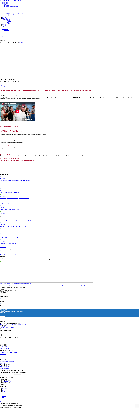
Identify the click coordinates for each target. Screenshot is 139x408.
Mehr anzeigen (2, 256)
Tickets (1, 87)
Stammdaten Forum (5, 11)
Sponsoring (4, 24)
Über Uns (4, 25)
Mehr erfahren (2, 294)
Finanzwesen (6, 5)
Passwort (1, 374)
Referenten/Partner (5, 18)
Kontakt (3, 27)
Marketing (4, 391)
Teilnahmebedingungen (6, 398)
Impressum (4, 395)
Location (1, 84)
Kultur (5, 7)
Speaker (1, 83)
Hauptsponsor (9, 21)
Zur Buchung (21, 42)
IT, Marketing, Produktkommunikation (11, 6)
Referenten (8, 23)
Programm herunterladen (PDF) (5, 327)
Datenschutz (4, 396)
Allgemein (6, 4)
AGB (3, 397)
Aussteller (8, 20)
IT (4, 31)
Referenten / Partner (7, 19)
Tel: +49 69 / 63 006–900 (6, 381)
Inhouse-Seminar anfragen (4, 348)
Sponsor (8, 22)
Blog (3, 26)
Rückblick (2, 85)
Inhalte (1, 82)
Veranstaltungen (5, 2)
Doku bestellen (2, 316)
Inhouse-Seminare (5, 17)
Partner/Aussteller (3, 86)
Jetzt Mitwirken (2, 312)
